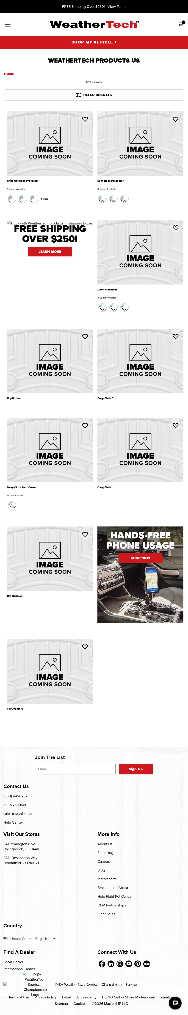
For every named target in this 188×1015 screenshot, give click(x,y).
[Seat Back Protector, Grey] (124, 199)
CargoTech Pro (106, 398)
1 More (44, 199)
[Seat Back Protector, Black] (102, 199)
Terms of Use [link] (18, 997)
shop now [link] (140, 558)
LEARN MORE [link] (50, 251)
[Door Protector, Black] (102, 307)
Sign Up (136, 769)
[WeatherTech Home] (94, 24)
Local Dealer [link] (13, 961)
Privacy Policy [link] (46, 997)
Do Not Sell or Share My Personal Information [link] (138, 997)
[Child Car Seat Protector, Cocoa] (23, 199)
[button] (85, 119)
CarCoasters (15, 709)
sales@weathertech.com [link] (22, 813)
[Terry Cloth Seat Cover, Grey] (12, 505)
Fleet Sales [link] (106, 913)
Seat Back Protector (110, 181)
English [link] (41, 938)
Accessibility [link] (86, 997)
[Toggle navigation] (8, 25)
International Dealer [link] (19, 968)
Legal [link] (66, 997)
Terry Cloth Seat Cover (21, 487)
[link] (102, 963)
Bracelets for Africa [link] (112, 887)
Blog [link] (101, 870)
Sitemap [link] (61, 1003)
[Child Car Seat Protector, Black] (12, 199)
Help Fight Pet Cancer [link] (115, 896)
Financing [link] (105, 852)
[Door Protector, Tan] (113, 307)
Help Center (13, 822)
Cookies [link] (79, 1003)
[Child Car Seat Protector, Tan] (34, 199)
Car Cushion (14, 596)
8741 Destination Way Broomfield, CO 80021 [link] (21, 860)
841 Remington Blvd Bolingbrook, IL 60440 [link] (21, 846)
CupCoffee (14, 398)
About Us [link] (104, 843)
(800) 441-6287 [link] (15, 796)
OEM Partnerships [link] (111, 905)
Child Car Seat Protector (23, 181)
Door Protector (107, 290)
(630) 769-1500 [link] (15, 804)
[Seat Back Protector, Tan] (113, 199)
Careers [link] (103, 861)
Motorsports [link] (106, 878)
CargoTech (104, 487)
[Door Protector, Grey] (124, 307)
